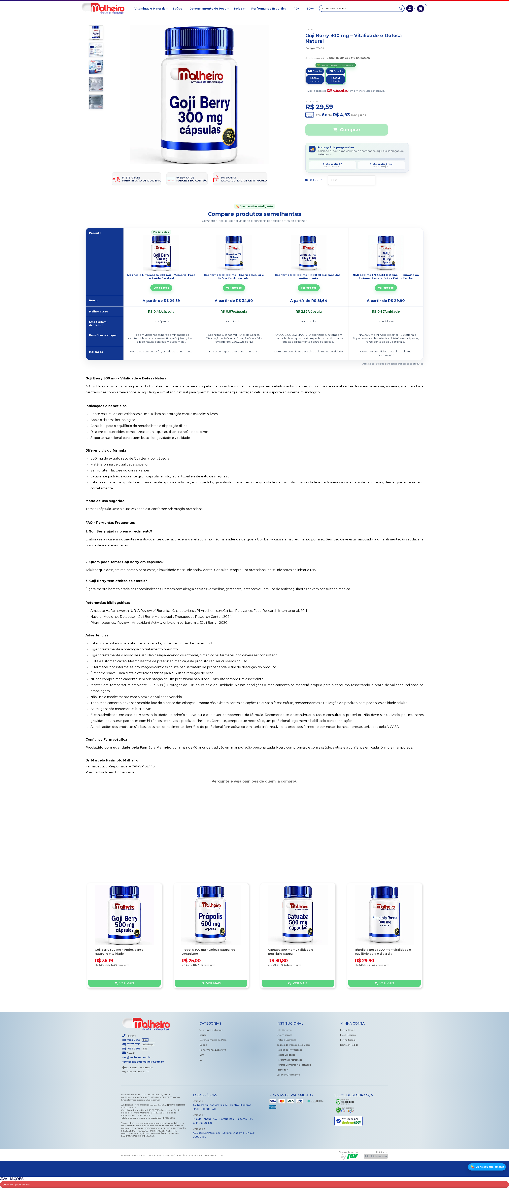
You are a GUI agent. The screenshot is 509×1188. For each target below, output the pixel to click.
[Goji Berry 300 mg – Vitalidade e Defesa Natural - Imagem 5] (96, 101)
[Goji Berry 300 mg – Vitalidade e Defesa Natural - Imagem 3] (96, 67)
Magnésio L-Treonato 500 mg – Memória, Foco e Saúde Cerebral (161, 276)
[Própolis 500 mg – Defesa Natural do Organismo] (211, 936)
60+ (201, 1059)
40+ (201, 1054)
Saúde (202, 1034)
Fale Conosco (284, 1029)
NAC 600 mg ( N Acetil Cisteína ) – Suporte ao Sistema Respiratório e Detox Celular (386, 276)
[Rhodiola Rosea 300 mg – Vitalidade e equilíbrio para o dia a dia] (385, 936)
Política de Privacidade (289, 1049)
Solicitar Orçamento (288, 1074)
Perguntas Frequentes (289, 1059)
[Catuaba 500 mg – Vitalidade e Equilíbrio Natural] (298, 936)
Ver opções (161, 287)
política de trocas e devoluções (293, 1044)
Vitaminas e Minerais (211, 1029)
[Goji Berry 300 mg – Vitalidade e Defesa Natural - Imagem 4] (96, 84)
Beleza (203, 1044)
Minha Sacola (348, 1039)
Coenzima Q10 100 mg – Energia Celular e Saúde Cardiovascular (234, 276)
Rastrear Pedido (349, 1044)
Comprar (349, 129)
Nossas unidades (286, 1054)
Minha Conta (347, 1029)
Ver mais (126, 983)
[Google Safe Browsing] (345, 1109)
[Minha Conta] (410, 8)
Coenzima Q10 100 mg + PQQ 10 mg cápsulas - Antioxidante (308, 276)
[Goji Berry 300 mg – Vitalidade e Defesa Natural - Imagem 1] (96, 32)
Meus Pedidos (348, 1034)
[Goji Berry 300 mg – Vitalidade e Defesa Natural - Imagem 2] (96, 50)
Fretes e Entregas (286, 1039)
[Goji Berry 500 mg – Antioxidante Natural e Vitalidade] (124, 936)
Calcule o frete (318, 179)
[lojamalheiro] (103, 9)
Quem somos (284, 1034)
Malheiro (310, 29)
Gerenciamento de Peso (212, 1039)
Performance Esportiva (212, 1049)
